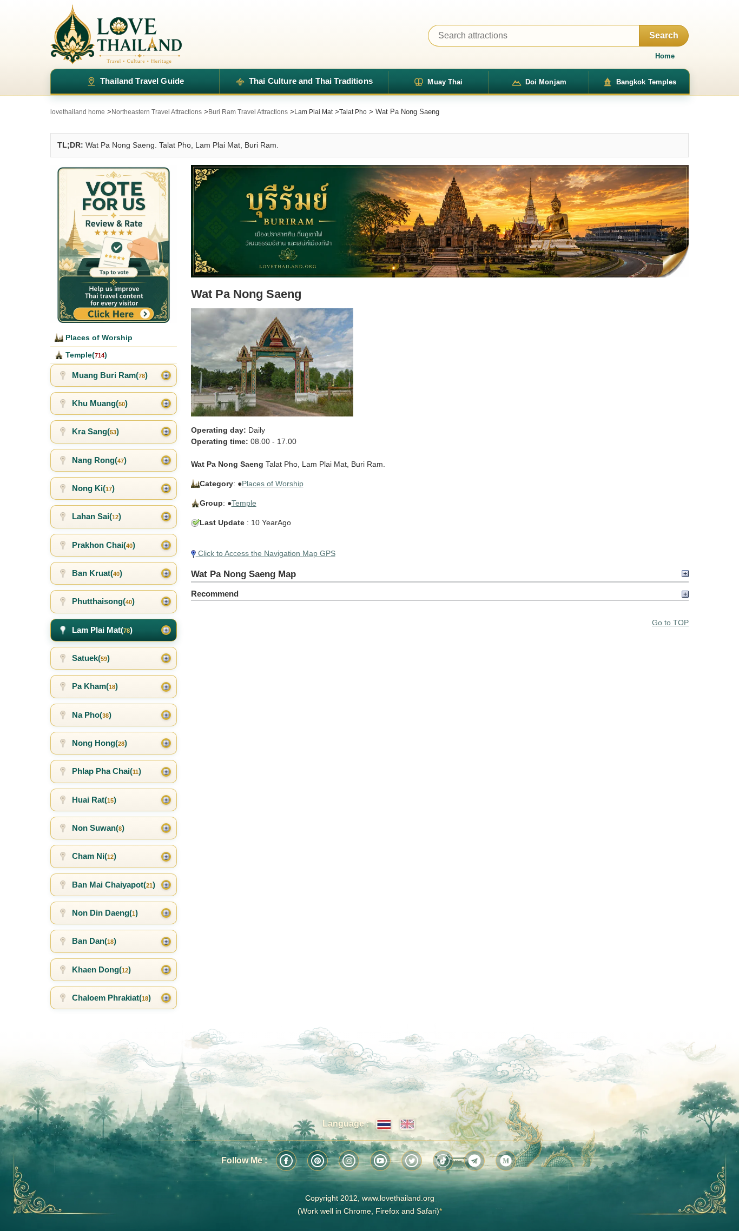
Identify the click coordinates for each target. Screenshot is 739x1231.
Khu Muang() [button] (100, 403)
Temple (244, 503)
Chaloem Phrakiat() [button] (111, 997)
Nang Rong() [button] (99, 460)
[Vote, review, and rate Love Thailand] (113, 244)
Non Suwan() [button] (98, 827)
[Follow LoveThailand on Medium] (506, 1160)
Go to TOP (670, 622)
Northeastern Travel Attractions (156, 112)
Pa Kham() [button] (95, 686)
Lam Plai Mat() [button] (102, 629)
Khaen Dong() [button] (101, 969)
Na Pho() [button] (91, 714)
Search (663, 35)
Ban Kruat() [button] (97, 573)
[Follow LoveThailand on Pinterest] (317, 1160)
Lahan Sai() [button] (96, 516)
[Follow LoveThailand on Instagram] (349, 1160)
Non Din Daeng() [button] (105, 912)
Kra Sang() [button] (95, 431)
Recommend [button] (215, 593)
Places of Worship (272, 483)
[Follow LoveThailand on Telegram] (474, 1160)
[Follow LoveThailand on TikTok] (443, 1160)
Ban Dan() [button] (94, 940)
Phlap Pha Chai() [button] (106, 771)
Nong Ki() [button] (93, 488)
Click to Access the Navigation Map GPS (265, 553)
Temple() (85, 354)
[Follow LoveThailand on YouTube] (380, 1160)
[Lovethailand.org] (116, 34)
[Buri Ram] (440, 221)
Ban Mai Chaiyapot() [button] (113, 884)
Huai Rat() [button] (94, 799)
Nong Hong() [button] (99, 742)
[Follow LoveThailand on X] (411, 1160)
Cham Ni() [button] (94, 856)
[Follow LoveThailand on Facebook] (286, 1160)
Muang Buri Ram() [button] (110, 375)
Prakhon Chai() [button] (103, 545)
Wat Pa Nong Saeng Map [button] (243, 573)
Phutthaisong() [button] (103, 601)
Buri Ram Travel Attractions (248, 112)
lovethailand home (77, 112)
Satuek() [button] (91, 658)
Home (665, 56)
